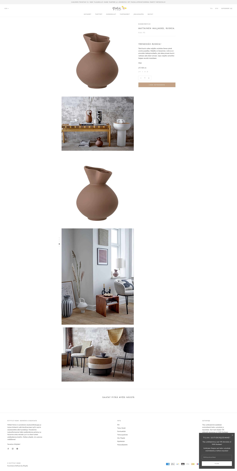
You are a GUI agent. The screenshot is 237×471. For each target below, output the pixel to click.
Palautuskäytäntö (122, 445)
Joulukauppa (139, 14)
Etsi (216, 8)
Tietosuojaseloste (122, 435)
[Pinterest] (147, 71)
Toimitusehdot (121, 431)
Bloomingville (144, 24)
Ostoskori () (226, 8)
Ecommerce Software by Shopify (17, 466)
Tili (211, 8)
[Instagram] (12, 448)
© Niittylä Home (14, 463)
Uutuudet (87, 14)
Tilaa (217, 464)
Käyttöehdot (121, 441)
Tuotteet (98, 14)
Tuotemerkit (125, 14)
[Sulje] (232, 435)
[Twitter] (145, 71)
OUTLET (150, 14)
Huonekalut (111, 14)
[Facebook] (142, 71)
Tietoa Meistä (121, 428)
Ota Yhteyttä (121, 438)
